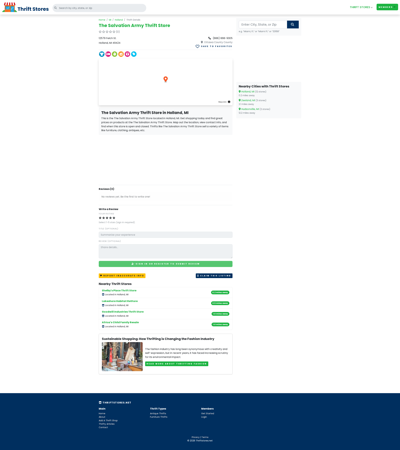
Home (102, 19)
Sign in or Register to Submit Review (167, 263)
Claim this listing (215, 275)
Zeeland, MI (253, 100)
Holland (119, 19)
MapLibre (222, 101)
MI (110, 19)
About (102, 416)
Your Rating (106, 213)
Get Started (207, 413)
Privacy (196, 437)
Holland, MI (253, 91)
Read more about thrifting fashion (177, 363)
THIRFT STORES (360, 7)
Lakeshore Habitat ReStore (120, 301)
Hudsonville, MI (255, 109)
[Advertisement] (165, 159)
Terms (204, 437)
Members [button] (386, 7)
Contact (103, 427)
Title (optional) (108, 228)
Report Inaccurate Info (123, 275)
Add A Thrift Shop (108, 420)
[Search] (293, 24)
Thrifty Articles (107, 423)
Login (204, 416)
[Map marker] (166, 80)
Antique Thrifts (158, 413)
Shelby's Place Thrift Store (119, 290)
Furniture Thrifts (158, 416)
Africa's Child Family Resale (120, 322)
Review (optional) (110, 241)
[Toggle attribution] (229, 102)
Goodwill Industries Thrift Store (123, 312)
